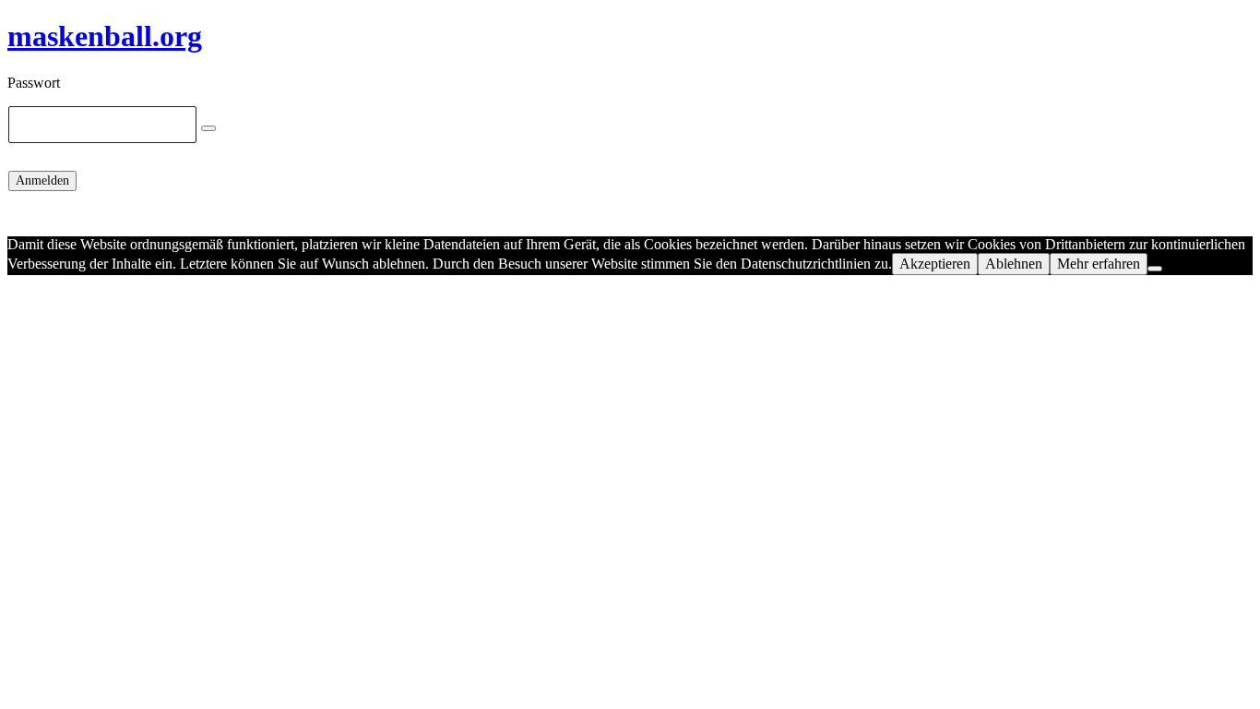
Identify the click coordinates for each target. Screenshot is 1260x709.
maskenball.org (104, 36)
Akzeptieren (934, 263)
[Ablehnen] (1154, 268)
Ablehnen (1013, 263)
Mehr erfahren (1098, 263)
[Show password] (208, 128)
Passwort (33, 82)
